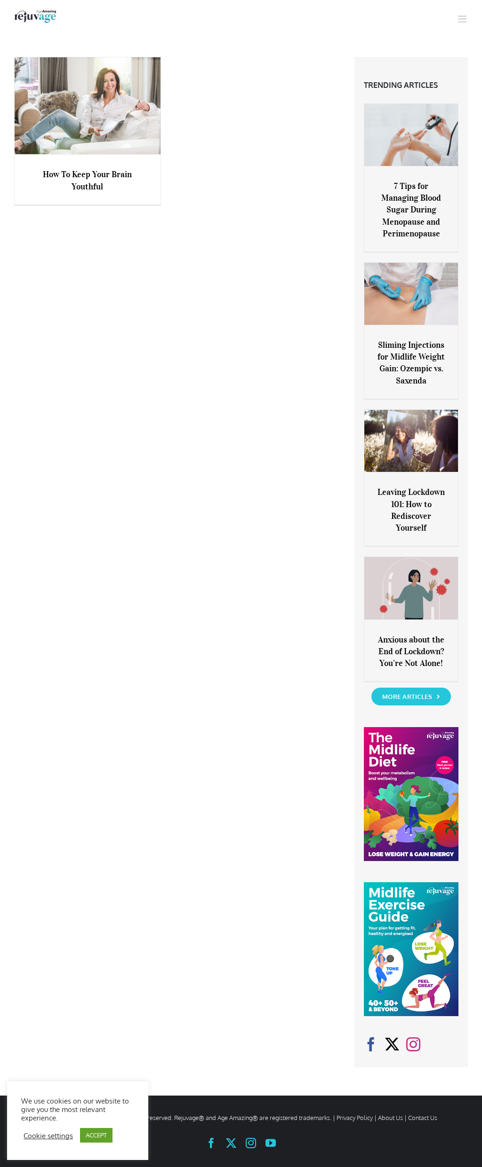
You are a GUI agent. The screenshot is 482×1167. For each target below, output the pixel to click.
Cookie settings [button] (48, 1135)
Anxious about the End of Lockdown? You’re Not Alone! (411, 651)
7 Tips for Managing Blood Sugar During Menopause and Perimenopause (411, 210)
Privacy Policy (355, 1117)
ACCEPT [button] (96, 1135)
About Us (390, 1117)
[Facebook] (371, 1044)
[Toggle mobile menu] (463, 19)
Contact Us (422, 1117)
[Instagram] (413, 1044)
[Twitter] (392, 1044)
